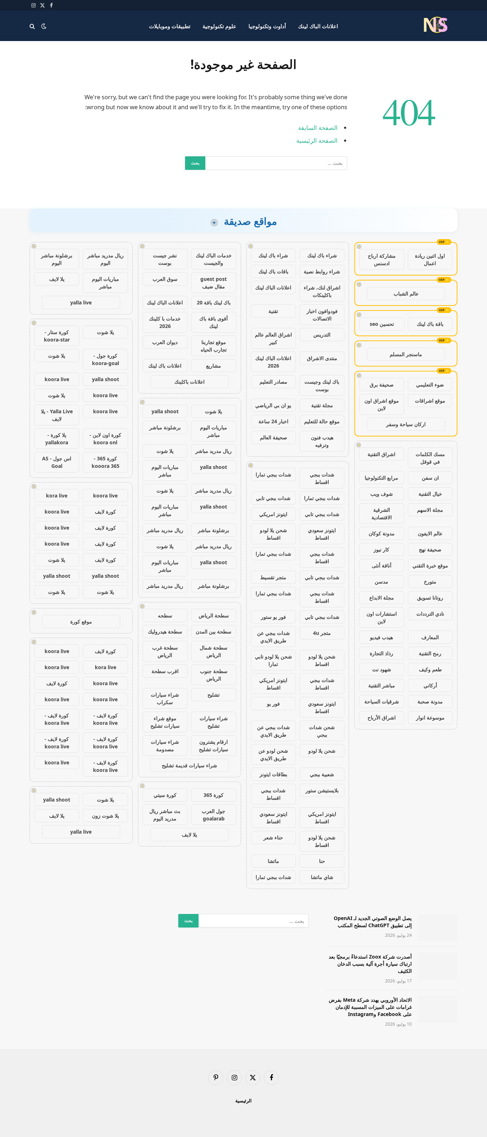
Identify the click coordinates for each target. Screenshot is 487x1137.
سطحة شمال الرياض (213, 651)
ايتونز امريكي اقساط (273, 684)
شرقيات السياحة (381, 701)
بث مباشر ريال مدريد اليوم (164, 815)
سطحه (165, 615)
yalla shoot (165, 411)
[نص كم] (436, 26)
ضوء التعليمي (430, 384)
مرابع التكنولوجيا (381, 477)
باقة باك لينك (430, 323)
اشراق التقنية (381, 454)
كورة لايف (105, 511)
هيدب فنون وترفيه (322, 441)
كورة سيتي (165, 795)
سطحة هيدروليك (165, 631)
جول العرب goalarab (213, 815)
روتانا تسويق (430, 597)
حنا (322, 861)
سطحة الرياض (214, 615)
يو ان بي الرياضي (273, 405)
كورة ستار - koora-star (57, 336)
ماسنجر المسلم (406, 354)
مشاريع (213, 365)
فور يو (273, 703)
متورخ (430, 581)
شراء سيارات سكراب (165, 698)
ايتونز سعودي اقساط (322, 534)
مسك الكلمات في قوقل (430, 458)
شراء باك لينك (322, 255)
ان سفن (430, 477)
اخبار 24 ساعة (273, 421)
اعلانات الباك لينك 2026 (273, 362)
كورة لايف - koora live (105, 719)
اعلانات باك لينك (164, 365)
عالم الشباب (406, 293)
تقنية (273, 311)
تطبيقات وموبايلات (169, 26)
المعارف (430, 637)
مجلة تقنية (322, 405)
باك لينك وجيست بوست (321, 385)
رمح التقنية (430, 653)
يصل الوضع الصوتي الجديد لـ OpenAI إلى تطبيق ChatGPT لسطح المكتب (373, 922)
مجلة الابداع (381, 597)
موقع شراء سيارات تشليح (165, 722)
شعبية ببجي (322, 774)
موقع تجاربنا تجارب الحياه (214, 346)
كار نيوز (381, 549)
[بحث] (33, 26)
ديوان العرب (165, 342)
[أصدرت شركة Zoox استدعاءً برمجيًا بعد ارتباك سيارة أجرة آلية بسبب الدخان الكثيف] (437, 966)
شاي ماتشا (322, 877)
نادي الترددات (430, 613)
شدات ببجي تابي (273, 498)
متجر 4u (322, 633)
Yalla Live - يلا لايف (57, 415)
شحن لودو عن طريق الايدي (273, 754)
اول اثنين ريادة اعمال (430, 259)
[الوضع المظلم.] (44, 26)
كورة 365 (214, 795)
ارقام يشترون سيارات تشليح (213, 745)
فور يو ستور (273, 616)
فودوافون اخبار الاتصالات (322, 315)
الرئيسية (243, 1100)
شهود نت (381, 669)
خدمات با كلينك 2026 (165, 322)
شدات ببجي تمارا (273, 474)
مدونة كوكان (382, 533)
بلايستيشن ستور (322, 790)
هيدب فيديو (381, 637)
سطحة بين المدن (213, 631)
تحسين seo (382, 323)
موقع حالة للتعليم (322, 421)
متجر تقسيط (273, 577)
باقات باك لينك (273, 271)
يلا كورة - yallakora (56, 438)
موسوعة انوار (430, 717)
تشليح (213, 694)
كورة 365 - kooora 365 (105, 462)
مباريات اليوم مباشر (213, 431)
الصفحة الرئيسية (317, 140)
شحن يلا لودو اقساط (273, 534)
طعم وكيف (430, 669)
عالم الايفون (430, 533)
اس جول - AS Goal (56, 462)
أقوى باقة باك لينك (213, 322)
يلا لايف (189, 834)
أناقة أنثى (381, 565)
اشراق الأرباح (382, 717)
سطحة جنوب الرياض (213, 675)
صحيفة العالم (273, 437)
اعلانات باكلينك (189, 381)
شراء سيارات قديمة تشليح (189, 765)
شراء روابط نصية (322, 271)
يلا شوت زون (105, 815)
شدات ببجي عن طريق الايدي (273, 637)
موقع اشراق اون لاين (381, 404)
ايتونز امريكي (273, 514)
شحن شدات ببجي (322, 731)
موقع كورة (81, 621)
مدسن (381, 581)
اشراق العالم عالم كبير (273, 338)
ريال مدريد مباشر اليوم (105, 259)
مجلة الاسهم (430, 509)
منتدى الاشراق (322, 358)
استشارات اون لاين (381, 617)
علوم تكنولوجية (219, 26)
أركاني (430, 685)
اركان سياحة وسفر (406, 424)
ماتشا (273, 861)
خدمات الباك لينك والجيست (214, 259)
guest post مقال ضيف (213, 283)
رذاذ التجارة (381, 653)
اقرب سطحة (165, 671)
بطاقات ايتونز (273, 774)
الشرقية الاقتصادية (381, 513)
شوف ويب (381, 493)
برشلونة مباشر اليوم (56, 259)
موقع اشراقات (430, 400)
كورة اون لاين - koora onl (105, 438)
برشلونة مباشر (165, 427)
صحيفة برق (382, 384)
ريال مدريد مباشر (213, 451)
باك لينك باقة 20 (214, 302)
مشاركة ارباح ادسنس (382, 259)
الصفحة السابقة (318, 127)
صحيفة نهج (430, 549)
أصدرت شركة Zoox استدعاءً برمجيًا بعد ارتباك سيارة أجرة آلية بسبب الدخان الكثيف (370, 963)
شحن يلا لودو (321, 750)
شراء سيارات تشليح (214, 722)
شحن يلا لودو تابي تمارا (273, 660)
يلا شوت (213, 411)
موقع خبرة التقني (430, 565)
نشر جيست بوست (165, 259)
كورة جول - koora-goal (105, 359)
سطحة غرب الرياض (165, 651)
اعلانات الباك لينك (318, 26)
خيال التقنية (430, 493)
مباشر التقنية (381, 685)
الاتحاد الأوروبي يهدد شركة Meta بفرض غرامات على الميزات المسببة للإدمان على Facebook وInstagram (370, 1006)
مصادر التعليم (273, 381)
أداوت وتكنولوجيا (267, 26)
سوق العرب (165, 279)
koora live (57, 379)
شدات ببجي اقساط (322, 478)
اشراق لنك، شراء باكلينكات (322, 291)
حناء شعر (273, 837)
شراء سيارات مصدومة (165, 745)
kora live (56, 495)
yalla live (81, 302)
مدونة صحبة (430, 701)
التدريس (321, 334)
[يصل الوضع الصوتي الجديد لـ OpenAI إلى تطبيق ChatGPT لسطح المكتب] (437, 927)
